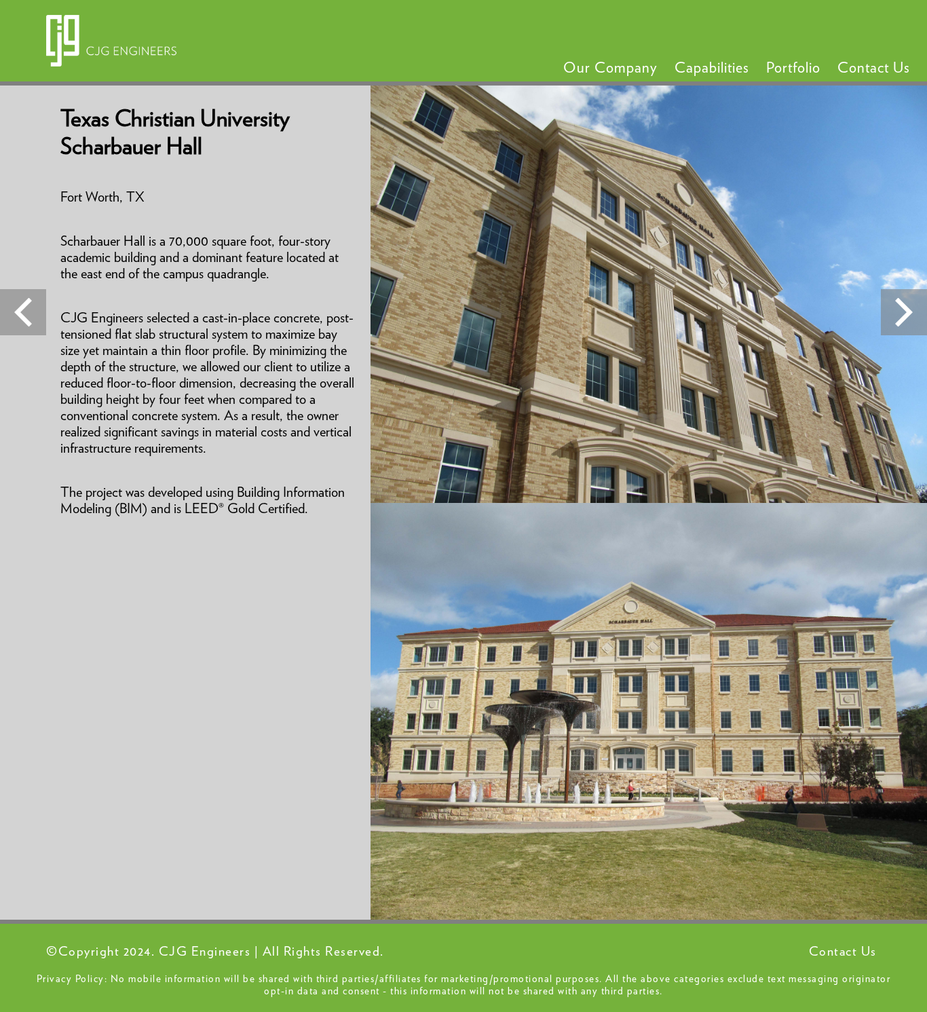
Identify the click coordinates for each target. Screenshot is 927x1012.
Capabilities (712, 67)
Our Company (610, 67)
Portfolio (793, 67)
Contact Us (873, 67)
